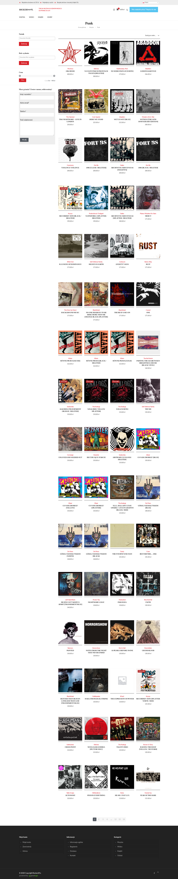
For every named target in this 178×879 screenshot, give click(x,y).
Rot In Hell (122, 648)
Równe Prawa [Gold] (122, 361)
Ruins (122, 793)
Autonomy (70, 795)
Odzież (119, 855)
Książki (119, 851)
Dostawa (73, 851)
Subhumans (70, 744)
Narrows (70, 648)
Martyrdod (122, 600)
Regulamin (73, 847)
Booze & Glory (148, 744)
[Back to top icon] (158, 872)
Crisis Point (70, 747)
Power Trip (96, 600)
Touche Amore (148, 358)
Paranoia (122, 602)
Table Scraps (70, 793)
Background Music (70, 313)
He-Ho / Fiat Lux (122, 795)
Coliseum (122, 262)
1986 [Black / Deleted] (148, 168)
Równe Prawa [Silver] (70, 361)
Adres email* (24, 103)
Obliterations (96, 793)
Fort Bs (96, 165)
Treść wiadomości (26, 120)
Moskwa (70, 69)
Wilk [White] (122, 409)
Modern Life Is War (148, 117)
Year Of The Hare (148, 795)
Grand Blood (148, 650)
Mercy (148, 216)
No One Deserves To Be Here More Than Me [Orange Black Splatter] (96, 315)
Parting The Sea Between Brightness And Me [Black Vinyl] (148, 363)
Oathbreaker (96, 696)
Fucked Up (148, 793)
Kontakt (73, 855)
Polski (146, 2)
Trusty (122, 551)
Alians (70, 358)
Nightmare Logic (96, 602)
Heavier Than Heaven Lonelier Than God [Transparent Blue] (70, 701)
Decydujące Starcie (96, 457)
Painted (70, 650)
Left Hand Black (70, 600)
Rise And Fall (148, 600)
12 (115, 819)
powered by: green (28, 876)
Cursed (148, 310)
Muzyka (91, 27)
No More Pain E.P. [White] (122, 71)
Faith (148, 602)
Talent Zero (122, 747)
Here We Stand (96, 119)
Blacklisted (96, 310)
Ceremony (70, 165)
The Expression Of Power (122, 699)
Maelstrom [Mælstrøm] (96, 699)
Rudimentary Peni (122, 69)
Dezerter (96, 455)
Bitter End (70, 262)
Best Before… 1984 (148, 554)
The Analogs (96, 407)
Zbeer (148, 455)
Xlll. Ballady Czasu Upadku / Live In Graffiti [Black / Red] (122, 508)
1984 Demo (70, 71)
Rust (148, 264)
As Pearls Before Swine (122, 650)
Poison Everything (96, 795)
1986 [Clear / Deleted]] (96, 168)
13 (120, 819)
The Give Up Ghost (70, 310)
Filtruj (22, 80)
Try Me (148, 409)
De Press (148, 503)
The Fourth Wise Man (122, 554)
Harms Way (148, 262)
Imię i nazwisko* (26, 94)
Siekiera (96, 69)
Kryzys (70, 213)
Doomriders (148, 648)
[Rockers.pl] (26, 9)
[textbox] (38, 38)
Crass (148, 551)
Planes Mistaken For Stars (148, 213)
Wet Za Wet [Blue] (122, 119)
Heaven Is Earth (96, 264)
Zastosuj (24, 44)
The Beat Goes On (122, 313)
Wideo (119, 847)
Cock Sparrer (96, 117)
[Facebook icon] (154, 873)
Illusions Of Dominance (70, 264)
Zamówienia (27, 847)
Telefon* (23, 111)
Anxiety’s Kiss (122, 264)
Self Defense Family (96, 262)
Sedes (122, 165)
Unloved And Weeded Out (70, 457)
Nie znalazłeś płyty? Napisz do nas (144, 9)
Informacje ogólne (76, 842)
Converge (70, 455)
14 (124, 819)
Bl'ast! (122, 696)
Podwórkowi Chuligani (96, 213)
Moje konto (27, 842)
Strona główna (82, 27)
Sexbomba (70, 407)
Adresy (25, 851)
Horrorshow (96, 648)
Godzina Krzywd (148, 71)
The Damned (70, 117)
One (148, 313)
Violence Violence (70, 168)
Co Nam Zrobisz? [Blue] (148, 457)
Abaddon (148, 69)
